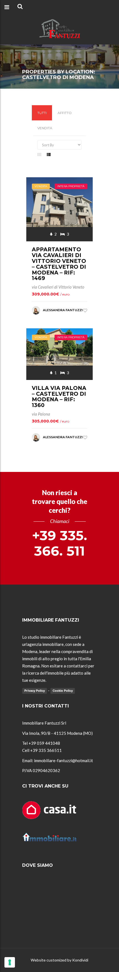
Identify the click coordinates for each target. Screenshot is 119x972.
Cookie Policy (63, 691)
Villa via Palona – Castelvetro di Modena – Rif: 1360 (59, 397)
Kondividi (80, 960)
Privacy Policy (34, 691)
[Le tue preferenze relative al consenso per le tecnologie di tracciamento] (9, 962)
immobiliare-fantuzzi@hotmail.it (63, 760)
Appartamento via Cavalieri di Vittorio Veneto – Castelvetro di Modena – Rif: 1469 (59, 263)
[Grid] (39, 154)
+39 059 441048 (44, 743)
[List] (49, 154)
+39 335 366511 (46, 750)
